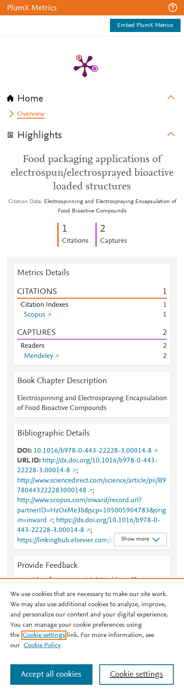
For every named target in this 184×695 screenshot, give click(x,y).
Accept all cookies (51, 674)
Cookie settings (44, 635)
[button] (172, 8)
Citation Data (24, 202)
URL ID (28, 460)
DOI (23, 451)
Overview (31, 114)
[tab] (92, 96)
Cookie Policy (42, 645)
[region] (92, 636)
